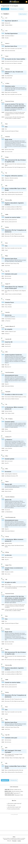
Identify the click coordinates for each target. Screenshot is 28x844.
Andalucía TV (8, 436)
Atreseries (7, 136)
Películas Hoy (13, 9)
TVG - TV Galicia (9, 418)
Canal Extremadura (9, 372)
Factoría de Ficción (9, 101)
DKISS (6, 214)
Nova (6, 706)
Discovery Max (8, 665)
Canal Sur (7, 312)
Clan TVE (7, 734)
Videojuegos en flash (14, 795)
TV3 (6, 404)
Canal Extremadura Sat (10, 517)
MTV (6, 747)
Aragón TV (7, 283)
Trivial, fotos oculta (11, 805)
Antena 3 (7, 43)
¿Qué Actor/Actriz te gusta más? (14, 807)
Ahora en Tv (5, 9)
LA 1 (6, 17)
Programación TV (12, 793)
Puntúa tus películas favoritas (13, 808)
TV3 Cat (7, 536)
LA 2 (6, 30)
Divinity (7, 227)
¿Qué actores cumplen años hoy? (14, 803)
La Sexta (7, 83)
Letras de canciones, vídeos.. (14, 791)
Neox (6, 123)
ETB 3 (6, 468)
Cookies (19, 840)
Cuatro (6, 56)
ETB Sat (7, 552)
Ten (6, 172)
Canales (21, 9)
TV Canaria (7, 299)
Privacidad (14, 840)
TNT (6, 579)
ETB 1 (6, 351)
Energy (6, 157)
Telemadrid (7, 391)
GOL (6, 185)
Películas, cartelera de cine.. (13, 789)
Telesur (7, 481)
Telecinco (7, 68)
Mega (6, 255)
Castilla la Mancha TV (10, 326)
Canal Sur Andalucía (9, 496)
